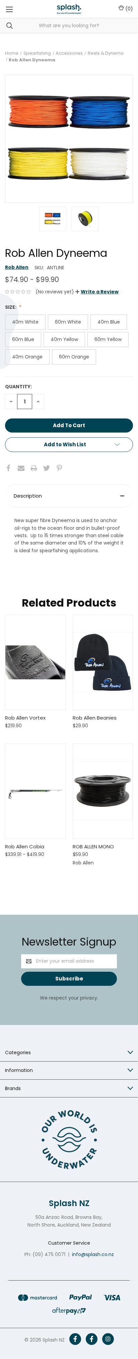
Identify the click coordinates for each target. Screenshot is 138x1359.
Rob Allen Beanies (95, 717)
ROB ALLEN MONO (93, 846)
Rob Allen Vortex (25, 717)
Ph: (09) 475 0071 (44, 1254)
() (128, 8)
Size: (11, 307)
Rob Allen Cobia (24, 846)
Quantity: (18, 386)
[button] (97, 291)
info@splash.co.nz (93, 1254)
